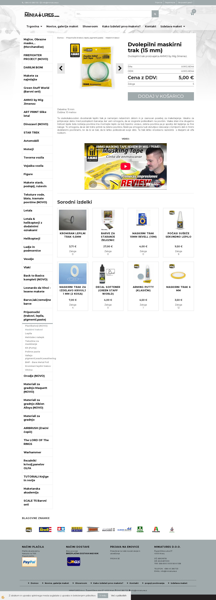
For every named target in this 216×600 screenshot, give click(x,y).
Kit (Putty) (30, 348)
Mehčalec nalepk (34, 337)
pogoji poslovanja (154, 583)
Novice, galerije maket (62, 26)
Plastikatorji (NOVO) (36, 325)
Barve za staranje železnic (108, 237)
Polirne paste (32, 351)
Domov (60, 38)
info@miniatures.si (139, 590)
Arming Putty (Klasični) (143, 289)
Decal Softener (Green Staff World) (108, 290)
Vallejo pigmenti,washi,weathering (39, 357)
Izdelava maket (171, 26)
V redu (102, 595)
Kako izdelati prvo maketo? (121, 26)
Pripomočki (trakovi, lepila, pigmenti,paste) (84, 38)
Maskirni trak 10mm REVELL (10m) (143, 235)
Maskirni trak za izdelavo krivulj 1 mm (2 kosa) (73, 290)
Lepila (28, 333)
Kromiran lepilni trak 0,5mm (73, 235)
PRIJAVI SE (115, 558)
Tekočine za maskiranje (32, 342)
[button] (119, 68)
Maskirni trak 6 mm (178, 289)
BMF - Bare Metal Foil (37, 362)
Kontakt (150, 26)
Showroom (90, 26)
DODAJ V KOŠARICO (161, 96)
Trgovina (32, 26)
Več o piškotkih (119, 595)
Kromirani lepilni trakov (38, 366)
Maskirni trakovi (34, 329)
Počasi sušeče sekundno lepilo (178, 235)
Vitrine (29, 370)
